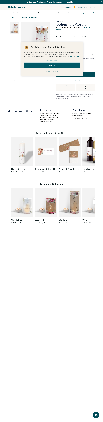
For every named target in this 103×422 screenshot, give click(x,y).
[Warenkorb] (93, 12)
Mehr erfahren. (75, 56)
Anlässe (60, 13)
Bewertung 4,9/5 (81, 7)
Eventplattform (70, 13)
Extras (79, 13)
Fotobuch (19, 13)
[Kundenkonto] (84, 12)
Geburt (26, 13)
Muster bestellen (76, 81)
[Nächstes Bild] (14, 80)
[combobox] (81, 37)
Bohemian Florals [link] (34, 17)
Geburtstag (40, 13)
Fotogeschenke (51, 13)
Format (58, 37)
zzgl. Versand (83, 68)
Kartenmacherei (14, 17)
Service (92, 7)
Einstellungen (52, 60)
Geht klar (52, 65)
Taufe (32, 13)
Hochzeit (11, 13)
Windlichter (24, 17)
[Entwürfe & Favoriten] (89, 12)
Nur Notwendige (52, 71)
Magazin (68, 7)
